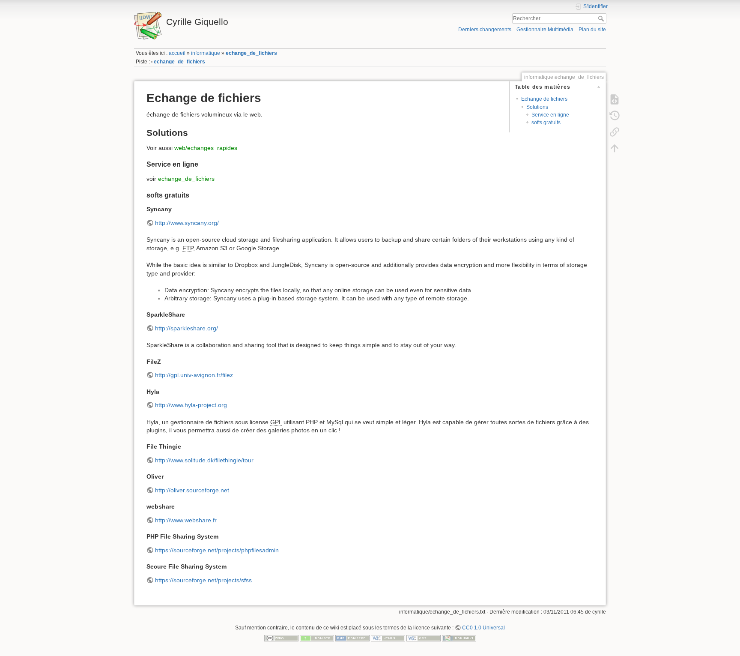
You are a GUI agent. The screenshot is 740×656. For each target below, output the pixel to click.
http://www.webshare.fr (186, 520)
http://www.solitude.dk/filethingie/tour (204, 460)
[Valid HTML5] (388, 638)
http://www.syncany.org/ (187, 222)
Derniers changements (484, 30)
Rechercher (602, 18)
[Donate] (317, 638)
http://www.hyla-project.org (191, 404)
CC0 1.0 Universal (483, 628)
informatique (205, 53)
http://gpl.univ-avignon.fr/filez (194, 374)
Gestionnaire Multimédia (544, 30)
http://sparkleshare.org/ (186, 328)
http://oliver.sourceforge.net (192, 490)
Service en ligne (550, 115)
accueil (177, 53)
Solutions (537, 107)
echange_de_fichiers (251, 53)
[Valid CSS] (423, 638)
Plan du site (592, 30)
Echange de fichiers (544, 99)
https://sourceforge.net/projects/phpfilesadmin (217, 550)
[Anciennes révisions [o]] (614, 115)
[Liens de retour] (614, 131)
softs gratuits (546, 123)
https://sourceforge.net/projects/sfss (203, 580)
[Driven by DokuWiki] (459, 638)
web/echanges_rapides (205, 147)
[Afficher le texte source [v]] (614, 99)
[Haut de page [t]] (614, 148)
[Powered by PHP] (352, 638)
